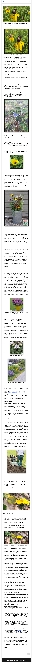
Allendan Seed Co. (17, 322)
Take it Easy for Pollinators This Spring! (11, 512)
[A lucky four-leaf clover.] (16, 168)
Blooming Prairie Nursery (12, 392)
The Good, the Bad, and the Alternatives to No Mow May (15, 23)
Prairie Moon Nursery (21, 392)
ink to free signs (20, 630)
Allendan (16, 391)
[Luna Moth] (16, 226)
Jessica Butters (6, 25)
